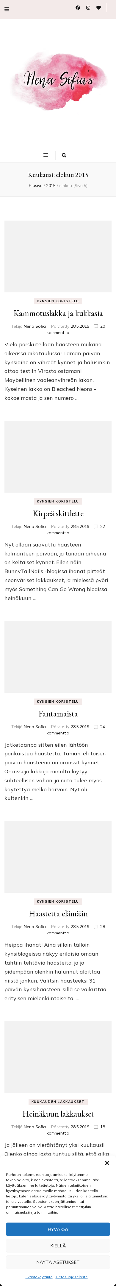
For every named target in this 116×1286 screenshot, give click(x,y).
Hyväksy (58, 1229)
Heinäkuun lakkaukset (58, 1113)
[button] (107, 1163)
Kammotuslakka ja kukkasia (58, 313)
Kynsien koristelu (58, 301)
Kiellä (58, 1246)
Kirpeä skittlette (58, 513)
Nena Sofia (35, 326)
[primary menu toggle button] (46, 155)
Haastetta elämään (58, 913)
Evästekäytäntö (39, 1277)
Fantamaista (58, 713)
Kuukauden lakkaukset (58, 1102)
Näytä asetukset (58, 1262)
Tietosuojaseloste (72, 1277)
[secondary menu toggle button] (6, 9)
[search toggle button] (64, 155)
